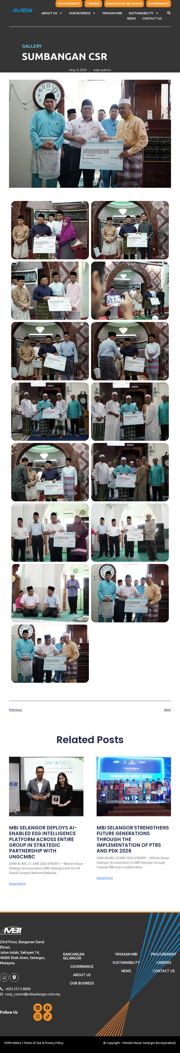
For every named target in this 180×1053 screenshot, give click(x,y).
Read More (17, 883)
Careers (163, 962)
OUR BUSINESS (82, 983)
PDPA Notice (12, 1043)
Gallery (32, 46)
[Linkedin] (37, 1007)
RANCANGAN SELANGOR (73, 956)
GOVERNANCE (82, 966)
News (126, 971)
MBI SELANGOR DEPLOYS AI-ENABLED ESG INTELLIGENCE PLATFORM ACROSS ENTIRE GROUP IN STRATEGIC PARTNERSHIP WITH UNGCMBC (43, 842)
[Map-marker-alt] (14, 977)
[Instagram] (37, 1016)
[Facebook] (47, 1007)
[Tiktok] (47, 1016)
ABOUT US (82, 975)
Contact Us (152, 18)
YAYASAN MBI (112, 13)
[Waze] (4, 977)
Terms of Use (32, 1043)
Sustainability (141, 13)
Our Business (79, 13)
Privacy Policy (54, 1043)
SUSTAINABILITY (126, 962)
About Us (49, 13)
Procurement (164, 954)
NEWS (131, 18)
